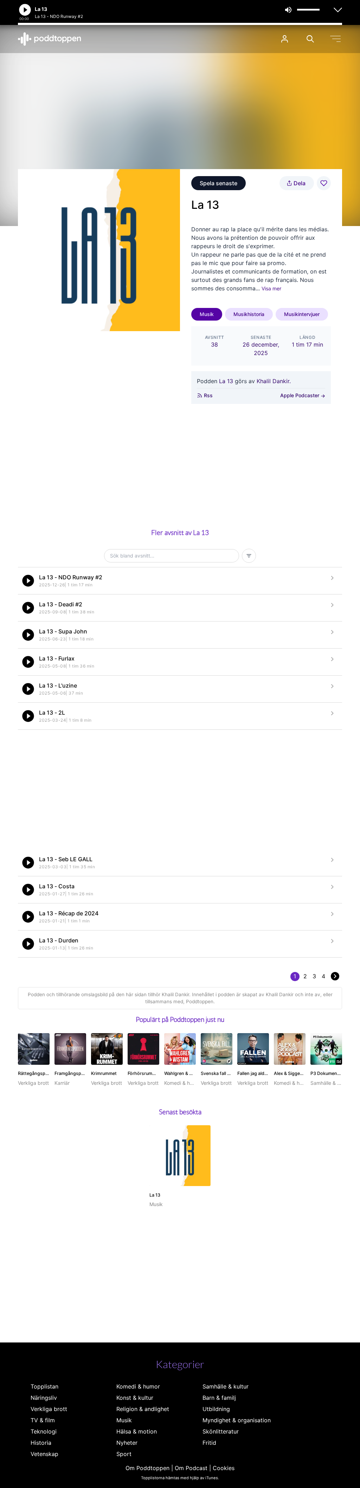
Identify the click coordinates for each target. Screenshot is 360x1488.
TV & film (43, 1420)
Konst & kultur (134, 1397)
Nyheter (126, 1442)
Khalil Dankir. (274, 381)
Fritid (209, 1442)
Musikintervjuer (302, 314)
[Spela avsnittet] (28, 580)
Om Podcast (191, 1467)
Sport (123, 1453)
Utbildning (216, 1408)
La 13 (226, 381)
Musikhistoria (248, 314)
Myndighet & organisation (236, 1420)
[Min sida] (285, 39)
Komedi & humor (138, 1386)
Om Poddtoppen (147, 1467)
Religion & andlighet (142, 1408)
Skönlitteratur (220, 1431)
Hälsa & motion (136, 1431)
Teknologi (44, 1431)
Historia (41, 1442)
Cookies (223, 1467)
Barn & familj (219, 1397)
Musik (207, 314)
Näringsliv (44, 1397)
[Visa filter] (249, 556)
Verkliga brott (49, 1408)
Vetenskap (44, 1453)
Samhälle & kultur (225, 1386)
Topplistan (44, 1386)
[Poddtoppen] (49, 39)
